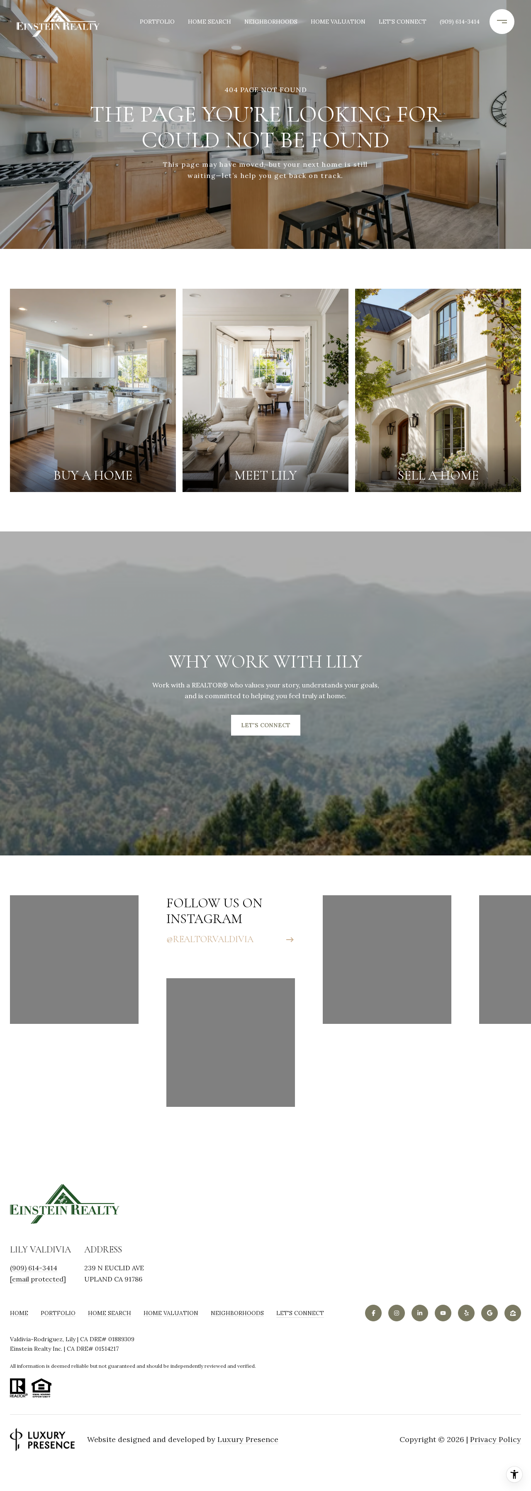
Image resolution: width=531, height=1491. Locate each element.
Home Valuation (338, 21)
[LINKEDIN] (420, 1313)
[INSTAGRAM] (396, 1313)
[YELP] (466, 1313)
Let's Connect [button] (265, 725)
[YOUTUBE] (443, 1313)
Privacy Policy (495, 1439)
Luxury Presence (247, 1439)
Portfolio (157, 21)
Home (19, 1313)
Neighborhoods (270, 21)
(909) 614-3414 (460, 21)
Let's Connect (300, 1313)
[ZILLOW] (512, 1313)
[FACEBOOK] (373, 1313)
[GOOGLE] (489, 1313)
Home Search (209, 21)
